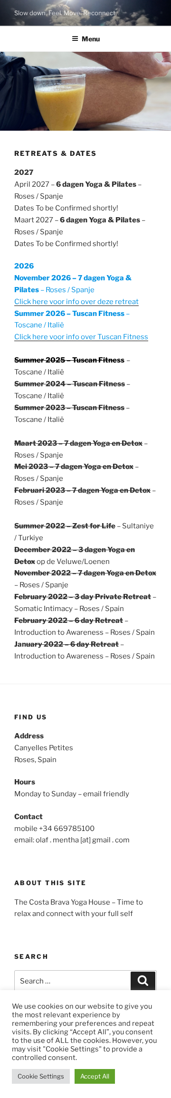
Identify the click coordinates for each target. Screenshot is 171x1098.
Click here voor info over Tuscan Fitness (81, 337)
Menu (91, 39)
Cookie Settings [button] (41, 1076)
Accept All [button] (94, 1076)
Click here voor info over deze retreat (76, 301)
